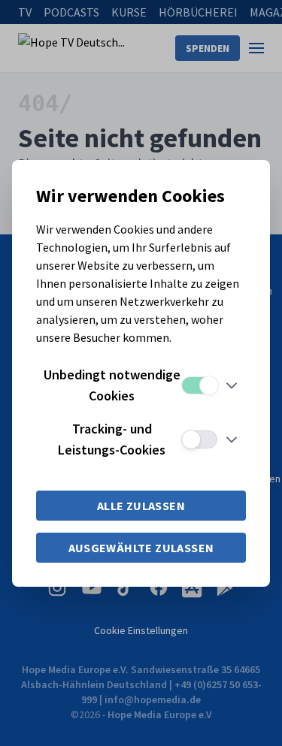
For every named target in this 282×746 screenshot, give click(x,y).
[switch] (199, 385)
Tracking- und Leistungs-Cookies (111, 439)
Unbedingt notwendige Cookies (112, 385)
